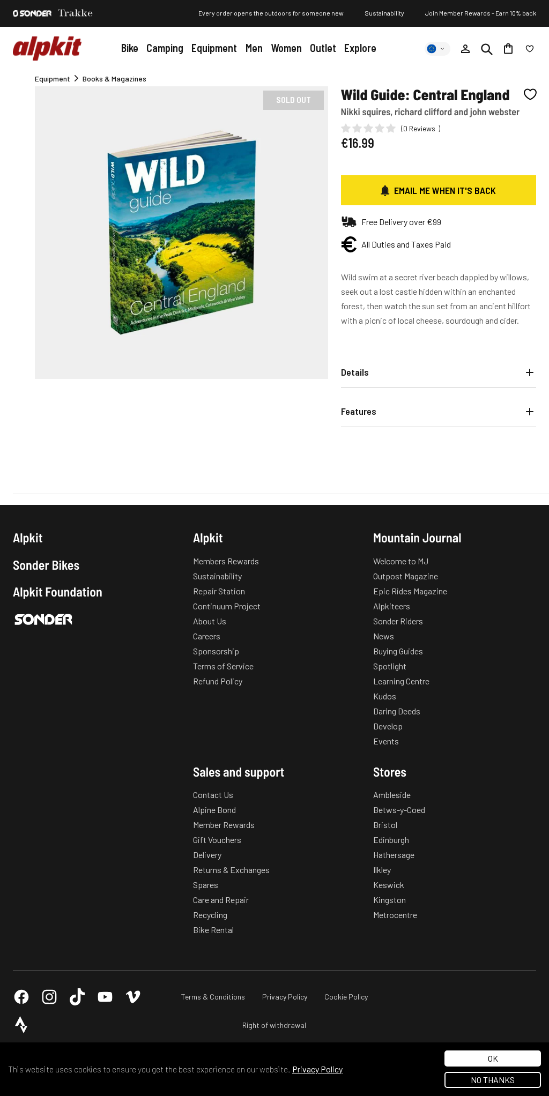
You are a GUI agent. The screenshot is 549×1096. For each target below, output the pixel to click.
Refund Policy (217, 681)
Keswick (388, 884)
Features (358, 411)
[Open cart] (508, 48)
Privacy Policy (284, 996)
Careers (206, 636)
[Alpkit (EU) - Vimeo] (133, 996)
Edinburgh (391, 839)
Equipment (214, 47)
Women (286, 47)
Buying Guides (398, 651)
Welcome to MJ (400, 561)
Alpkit (28, 538)
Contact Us (213, 794)
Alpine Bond (214, 809)
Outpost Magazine (405, 576)
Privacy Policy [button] (317, 1069)
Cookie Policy (346, 996)
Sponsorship (216, 651)
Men (254, 47)
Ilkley (382, 869)
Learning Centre (401, 681)
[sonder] (32, 13)
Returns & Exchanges (231, 869)
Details (355, 372)
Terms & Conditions (213, 996)
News (383, 636)
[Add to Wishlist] (530, 94)
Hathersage (393, 854)
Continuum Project (227, 606)
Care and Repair (221, 899)
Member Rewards (224, 824)
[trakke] (75, 13)
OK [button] (493, 1058)
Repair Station (219, 591)
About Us (209, 621)
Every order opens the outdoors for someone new (271, 13)
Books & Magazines (114, 78)
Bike (129, 47)
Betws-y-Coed (399, 809)
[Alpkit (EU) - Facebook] (21, 996)
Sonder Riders (398, 621)
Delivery (207, 854)
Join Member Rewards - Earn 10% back (480, 13)
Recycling (210, 914)
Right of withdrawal (274, 1025)
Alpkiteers (391, 606)
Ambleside (392, 794)
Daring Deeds (396, 711)
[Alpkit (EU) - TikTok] (77, 996)
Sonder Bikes (46, 565)
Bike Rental (213, 929)
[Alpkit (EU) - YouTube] (105, 996)
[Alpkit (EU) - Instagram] (49, 996)
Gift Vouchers (217, 839)
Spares (205, 884)
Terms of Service (223, 666)
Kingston (389, 899)
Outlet (323, 47)
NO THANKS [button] (493, 1080)
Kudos (384, 696)
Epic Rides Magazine (410, 591)
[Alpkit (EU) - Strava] (21, 1024)
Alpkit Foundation (57, 592)
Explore (360, 47)
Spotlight (389, 666)
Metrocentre (395, 914)
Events (386, 741)
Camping (164, 47)
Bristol (385, 824)
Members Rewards (226, 561)
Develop (388, 726)
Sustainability (384, 13)
